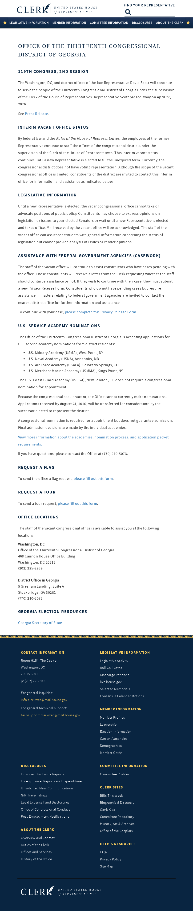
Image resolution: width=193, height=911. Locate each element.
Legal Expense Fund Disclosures (45, 802)
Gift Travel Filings (34, 795)
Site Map (106, 866)
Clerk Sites (111, 787)
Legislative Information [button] (29, 23)
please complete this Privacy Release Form (100, 312)
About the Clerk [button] (170, 23)
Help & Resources (118, 844)
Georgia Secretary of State (40, 623)
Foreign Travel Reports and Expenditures (52, 781)
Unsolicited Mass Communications (47, 788)
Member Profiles (112, 717)
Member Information (121, 709)
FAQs (104, 852)
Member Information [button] (69, 23)
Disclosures (33, 766)
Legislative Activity (114, 661)
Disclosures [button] (142, 23)
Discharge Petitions (114, 675)
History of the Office (36, 859)
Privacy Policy (110, 859)
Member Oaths (111, 753)
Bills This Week (111, 795)
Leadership (108, 724)
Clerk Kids (107, 810)
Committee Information (124, 766)
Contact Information (42, 652)
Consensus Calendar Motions (122, 696)
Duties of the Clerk (35, 845)
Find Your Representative (149, 5)
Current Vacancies (113, 738)
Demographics (111, 746)
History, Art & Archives (117, 824)
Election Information (116, 731)
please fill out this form (93, 478)
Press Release (36, 113)
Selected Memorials (115, 689)
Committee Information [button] (109, 23)
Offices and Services (36, 852)
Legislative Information (125, 652)
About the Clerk (37, 829)
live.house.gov (111, 682)
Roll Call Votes (111, 668)
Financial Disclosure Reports (42, 774)
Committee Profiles (114, 774)
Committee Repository (117, 817)
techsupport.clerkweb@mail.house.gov (50, 715)
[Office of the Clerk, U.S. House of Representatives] (61, 890)
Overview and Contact (38, 838)
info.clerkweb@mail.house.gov (44, 700)
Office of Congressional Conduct (45, 809)
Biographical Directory (117, 802)
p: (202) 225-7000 (33, 681)
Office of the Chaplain (116, 831)
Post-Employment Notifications (45, 816)
